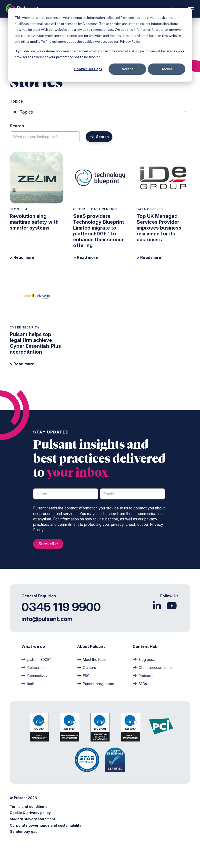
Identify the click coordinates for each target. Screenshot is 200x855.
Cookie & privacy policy (30, 813)
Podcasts (146, 675)
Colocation (36, 667)
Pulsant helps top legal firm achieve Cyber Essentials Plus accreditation (35, 343)
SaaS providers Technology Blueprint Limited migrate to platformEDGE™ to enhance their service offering (99, 230)
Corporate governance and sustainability (45, 825)
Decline (166, 69)
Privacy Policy (130, 41)
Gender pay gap (24, 831)
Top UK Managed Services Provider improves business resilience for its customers (159, 228)
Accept (127, 69)
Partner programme (98, 684)
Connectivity (37, 675)
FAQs (143, 684)
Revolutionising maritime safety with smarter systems (34, 222)
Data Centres (104, 209)
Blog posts (147, 659)
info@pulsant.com (46, 619)
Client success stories (156, 667)
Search (102, 137)
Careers (89, 667)
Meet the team (94, 659)
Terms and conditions (28, 806)
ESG (86, 675)
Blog (14, 209)
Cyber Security (25, 327)
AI (27, 209)
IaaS (30, 684)
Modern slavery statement (32, 819)
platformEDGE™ (39, 659)
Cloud (79, 209)
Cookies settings (88, 69)
